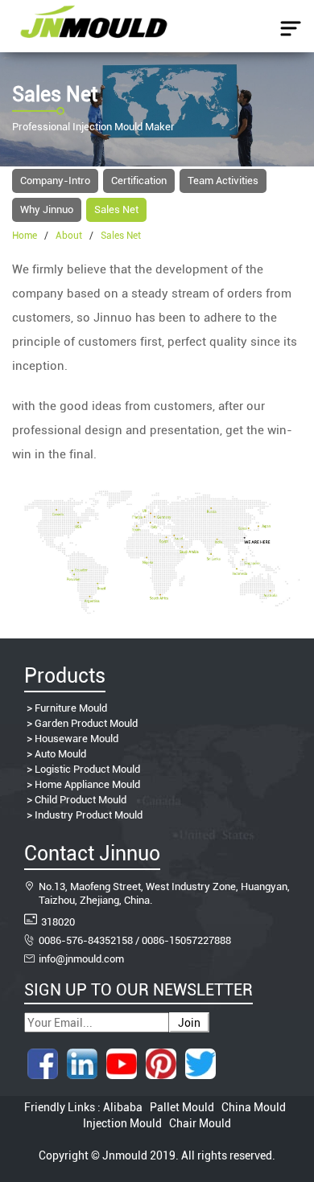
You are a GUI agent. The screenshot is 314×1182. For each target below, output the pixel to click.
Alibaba (124, 1107)
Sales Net (116, 209)
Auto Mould (60, 754)
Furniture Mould (71, 708)
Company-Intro (55, 180)
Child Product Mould (80, 800)
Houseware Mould (76, 739)
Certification (139, 180)
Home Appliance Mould (87, 784)
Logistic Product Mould (87, 769)
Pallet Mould (182, 1107)
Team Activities (223, 180)
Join (189, 1022)
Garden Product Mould (86, 723)
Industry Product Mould (89, 815)
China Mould (253, 1107)
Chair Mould (199, 1123)
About (69, 235)
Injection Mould (123, 1123)
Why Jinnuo (46, 209)
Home (24, 235)
